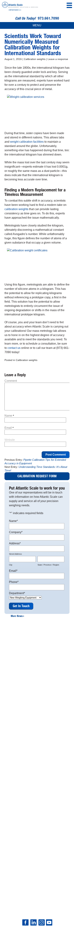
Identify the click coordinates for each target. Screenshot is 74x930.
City (10, 565)
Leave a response (58, 59)
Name (9, 415)
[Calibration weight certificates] (37, 263)
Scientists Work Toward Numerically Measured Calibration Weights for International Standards (32, 44)
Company (15, 532)
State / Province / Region (48, 565)
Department (17, 593)
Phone (13, 581)
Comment (10, 380)
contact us (14, 347)
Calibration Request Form (37, 476)
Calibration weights (34, 59)
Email (8, 427)
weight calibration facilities (27, 141)
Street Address (15, 554)
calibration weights (16, 209)
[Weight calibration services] (37, 111)
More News (17, 616)
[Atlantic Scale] (20, 7)
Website (9, 439)
